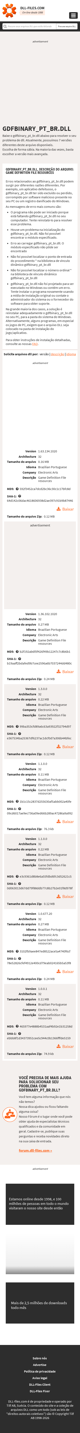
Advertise (39, 1364)
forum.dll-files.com (34, 1150)
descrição (57, 354)
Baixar (68, 509)
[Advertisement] (40, 84)
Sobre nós (40, 1358)
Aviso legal (39, 1378)
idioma (71, 354)
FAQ (35, 344)
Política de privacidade (40, 1371)
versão (44, 354)
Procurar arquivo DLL (67, 26)
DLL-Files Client (39, 1384)
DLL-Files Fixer (40, 1391)
